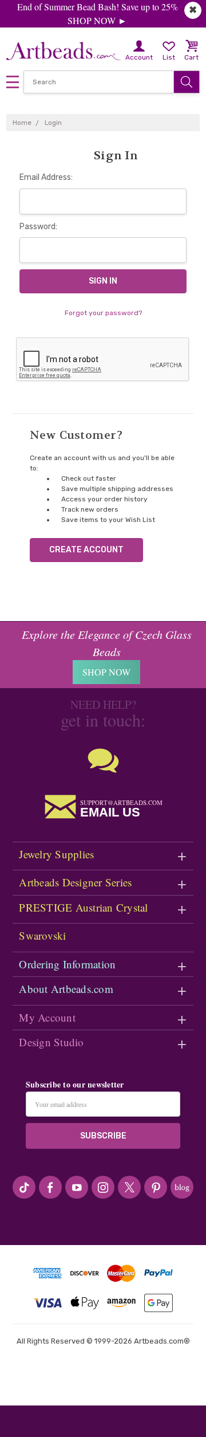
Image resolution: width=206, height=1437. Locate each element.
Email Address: (46, 177)
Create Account (86, 550)
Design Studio (51, 1042)
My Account (47, 1017)
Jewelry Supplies (56, 854)
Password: (38, 226)
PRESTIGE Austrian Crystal (83, 907)
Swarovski (42, 935)
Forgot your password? (103, 313)
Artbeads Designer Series (75, 882)
